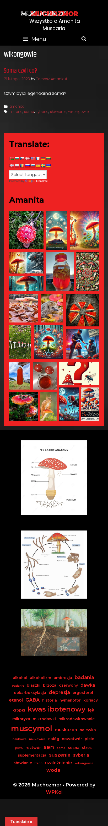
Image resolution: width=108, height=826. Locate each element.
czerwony (68, 685)
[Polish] (16, 166)
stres (87, 747)
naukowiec (37, 739)
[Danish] (27, 158)
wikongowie (78, 111)
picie (89, 738)
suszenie (60, 755)
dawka (87, 685)
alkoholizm (40, 677)
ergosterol (83, 692)
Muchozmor (54, 14)
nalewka (88, 729)
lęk (91, 710)
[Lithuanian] (48, 158)
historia (16, 111)
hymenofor (70, 700)
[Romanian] (22, 166)
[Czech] (22, 158)
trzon (38, 763)
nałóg (53, 738)
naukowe (19, 739)
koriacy (90, 700)
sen (49, 746)
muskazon (66, 729)
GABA (32, 700)
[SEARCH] (84, 39)
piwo (19, 748)
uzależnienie (58, 762)
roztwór (33, 747)
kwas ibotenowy (56, 709)
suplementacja (32, 755)
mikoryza (21, 718)
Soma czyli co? (20, 71)
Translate (42, 181)
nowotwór (72, 738)
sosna (73, 747)
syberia (42, 111)
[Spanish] (37, 166)
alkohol (20, 677)
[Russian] (27, 166)
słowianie (58, 111)
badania (84, 677)
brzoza (49, 685)
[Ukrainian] (48, 166)
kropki (19, 710)
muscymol (31, 728)
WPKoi (54, 792)
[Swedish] (43, 166)
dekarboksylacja (30, 692)
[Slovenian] (32, 166)
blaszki (33, 685)
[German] (43, 158)
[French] (37, 158)
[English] (32, 158)
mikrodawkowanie (76, 718)
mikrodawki (44, 718)
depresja (59, 692)
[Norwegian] (11, 166)
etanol (16, 700)
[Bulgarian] (16, 158)
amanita (16, 106)
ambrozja (63, 677)
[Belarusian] (11, 158)
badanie (18, 685)
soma (29, 111)
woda (53, 770)
